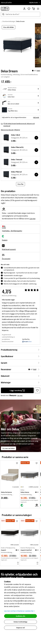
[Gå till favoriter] (29, 9)
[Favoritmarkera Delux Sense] (36, 463)
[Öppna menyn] (38, 9)
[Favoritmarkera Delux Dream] (37, 390)
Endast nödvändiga (20, 622)
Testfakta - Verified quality (12, 231)
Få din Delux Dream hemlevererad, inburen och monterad (19, 124)
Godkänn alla (20, 616)
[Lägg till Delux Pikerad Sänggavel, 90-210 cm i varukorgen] (36, 174)
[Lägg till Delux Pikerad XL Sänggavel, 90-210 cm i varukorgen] (36, 150)
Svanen (4, 240)
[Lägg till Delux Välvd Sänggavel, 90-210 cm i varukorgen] (36, 138)
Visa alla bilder (8, 27)
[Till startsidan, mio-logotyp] (5, 9)
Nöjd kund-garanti (9, 249)
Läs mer (32, 218)
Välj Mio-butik (33, 2)
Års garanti (6, 258)
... (1, 21)
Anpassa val (20, 628)
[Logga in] (24, 9)
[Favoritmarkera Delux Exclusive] (17, 463)
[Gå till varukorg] (33, 9)
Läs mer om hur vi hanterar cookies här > (19, 611)
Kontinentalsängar (9, 21)
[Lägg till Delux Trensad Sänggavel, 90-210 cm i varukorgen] (36, 162)
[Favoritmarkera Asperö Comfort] (36, 521)
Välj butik (36, 117)
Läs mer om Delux (8, 448)
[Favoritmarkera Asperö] (17, 521)
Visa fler (20, 184)
